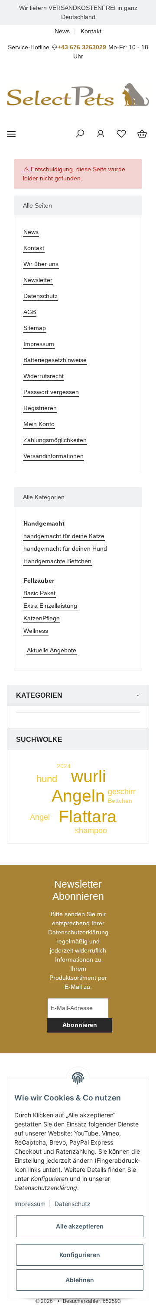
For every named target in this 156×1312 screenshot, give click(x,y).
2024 (64, 766)
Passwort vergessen (51, 391)
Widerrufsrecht (43, 375)
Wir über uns (40, 263)
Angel (40, 817)
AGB (29, 311)
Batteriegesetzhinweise (55, 359)
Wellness (35, 630)
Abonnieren (79, 1024)
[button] (79, 134)
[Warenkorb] (142, 134)
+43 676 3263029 (82, 47)
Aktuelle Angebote (51, 650)
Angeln (78, 795)
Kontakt (91, 31)
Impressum (38, 343)
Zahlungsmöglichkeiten (55, 439)
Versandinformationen (53, 455)
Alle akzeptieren (80, 1226)
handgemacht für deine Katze (63, 535)
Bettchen (120, 800)
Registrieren (40, 407)
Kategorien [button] (39, 695)
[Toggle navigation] (11, 134)
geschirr (122, 791)
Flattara (87, 816)
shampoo (91, 830)
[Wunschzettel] (121, 134)
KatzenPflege (41, 618)
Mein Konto (39, 423)
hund (46, 778)
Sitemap (34, 327)
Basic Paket (39, 593)
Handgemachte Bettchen (57, 561)
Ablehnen (79, 1279)
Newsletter (37, 279)
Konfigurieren (79, 1254)
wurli (88, 776)
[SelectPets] (78, 94)
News (62, 31)
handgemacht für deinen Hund (65, 548)
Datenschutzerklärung (78, 932)
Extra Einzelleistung (50, 605)
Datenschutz (40, 295)
